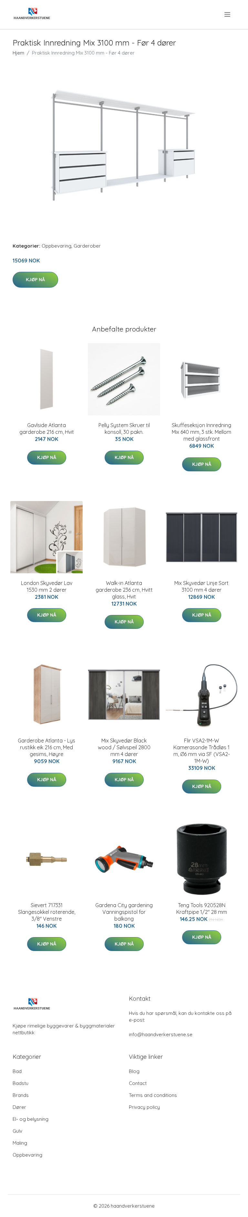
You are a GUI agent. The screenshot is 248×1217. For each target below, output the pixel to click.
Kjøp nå (35, 279)
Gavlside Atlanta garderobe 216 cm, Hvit (46, 428)
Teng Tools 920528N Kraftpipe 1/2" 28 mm (201, 908)
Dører (19, 1107)
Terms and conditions (153, 1095)
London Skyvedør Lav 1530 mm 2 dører (46, 586)
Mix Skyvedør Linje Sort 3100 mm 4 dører (201, 586)
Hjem (18, 53)
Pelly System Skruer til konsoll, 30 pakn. (124, 428)
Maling (20, 1143)
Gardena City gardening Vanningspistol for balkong (124, 912)
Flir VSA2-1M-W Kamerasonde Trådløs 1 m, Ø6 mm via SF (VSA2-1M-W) (201, 750)
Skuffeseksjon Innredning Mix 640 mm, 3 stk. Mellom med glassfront (201, 432)
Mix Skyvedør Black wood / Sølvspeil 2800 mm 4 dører (124, 747)
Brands (21, 1095)
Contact (138, 1083)
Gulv (17, 1131)
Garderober (87, 246)
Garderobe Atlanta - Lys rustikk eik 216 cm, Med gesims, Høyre (46, 747)
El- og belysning (30, 1119)
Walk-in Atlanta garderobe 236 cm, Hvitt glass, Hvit (124, 590)
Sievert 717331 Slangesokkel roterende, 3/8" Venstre (46, 912)
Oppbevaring (56, 246)
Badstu (20, 1083)
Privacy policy (144, 1107)
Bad (17, 1071)
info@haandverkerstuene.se (160, 1034)
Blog (134, 1071)
